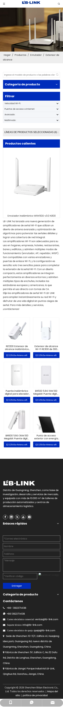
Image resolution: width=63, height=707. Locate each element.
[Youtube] (23, 517)
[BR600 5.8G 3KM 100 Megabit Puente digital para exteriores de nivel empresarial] (17, 419)
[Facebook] (5, 517)
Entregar (17, 586)
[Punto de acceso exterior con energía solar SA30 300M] (46, 426)
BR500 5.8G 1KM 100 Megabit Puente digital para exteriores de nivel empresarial (46, 392)
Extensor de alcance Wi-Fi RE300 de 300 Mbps (46, 348)
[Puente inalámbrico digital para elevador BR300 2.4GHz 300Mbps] (17, 375)
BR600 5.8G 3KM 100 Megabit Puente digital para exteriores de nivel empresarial (17, 437)
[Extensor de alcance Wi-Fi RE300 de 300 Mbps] (46, 330)
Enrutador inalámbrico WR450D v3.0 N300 (31, 215)
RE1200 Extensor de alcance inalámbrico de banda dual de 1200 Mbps (17, 348)
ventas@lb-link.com (46, 619)
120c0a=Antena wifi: (18, 355)
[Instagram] (29, 517)
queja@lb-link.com (44, 630)
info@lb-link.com (32, 625)
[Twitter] (17, 517)
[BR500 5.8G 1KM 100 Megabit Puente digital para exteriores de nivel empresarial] (46, 375)
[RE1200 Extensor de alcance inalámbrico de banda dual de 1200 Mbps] (17, 330)
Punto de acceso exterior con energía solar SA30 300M (46, 437)
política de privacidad (35, 695)
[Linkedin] (11, 517)
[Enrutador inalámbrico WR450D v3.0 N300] (31, 177)
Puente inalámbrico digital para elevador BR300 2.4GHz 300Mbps (17, 392)
